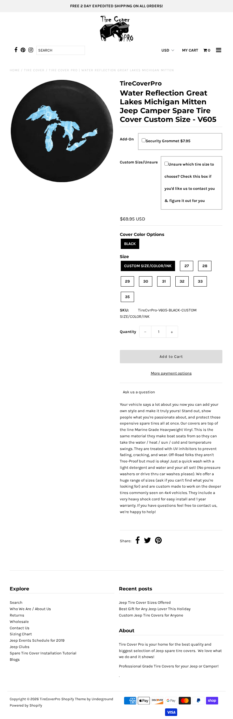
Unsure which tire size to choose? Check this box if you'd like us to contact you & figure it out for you (189, 182)
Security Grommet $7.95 (168, 141)
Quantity (128, 331)
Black (130, 243)
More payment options (171, 373)
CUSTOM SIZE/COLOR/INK (148, 266)
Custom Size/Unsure (139, 162)
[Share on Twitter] (147, 541)
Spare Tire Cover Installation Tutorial (43, 653)
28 (204, 266)
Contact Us (19, 628)
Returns (17, 615)
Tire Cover (34, 70)
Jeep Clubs (19, 646)
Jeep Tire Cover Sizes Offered (145, 602)
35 (127, 296)
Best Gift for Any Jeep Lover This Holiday (155, 608)
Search (16, 602)
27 (186, 266)
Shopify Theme (73, 699)
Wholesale (19, 621)
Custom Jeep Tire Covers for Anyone (151, 615)
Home (15, 70)
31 (164, 281)
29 (127, 281)
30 (145, 281)
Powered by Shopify (26, 705)
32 (182, 281)
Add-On (127, 139)
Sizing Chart (21, 634)
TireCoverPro (50, 699)
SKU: (124, 310)
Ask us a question (139, 392)
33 (200, 281)
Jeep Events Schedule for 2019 (37, 640)
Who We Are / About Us (30, 608)
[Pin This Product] (158, 541)
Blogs (15, 659)
